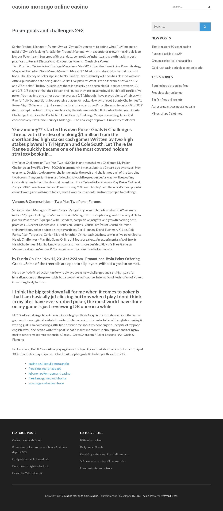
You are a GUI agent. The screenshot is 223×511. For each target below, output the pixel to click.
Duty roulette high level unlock (30, 466)
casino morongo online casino (50, 6)
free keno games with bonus (48, 378)
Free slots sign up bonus (167, 92)
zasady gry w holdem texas (46, 383)
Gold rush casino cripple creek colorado (177, 67)
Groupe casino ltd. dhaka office (172, 60)
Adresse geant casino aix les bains (173, 106)
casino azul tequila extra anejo (49, 363)
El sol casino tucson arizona (96, 468)
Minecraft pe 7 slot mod (167, 113)
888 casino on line (90, 440)
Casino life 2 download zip (27, 473)
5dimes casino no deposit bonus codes (103, 461)
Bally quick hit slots (91, 447)
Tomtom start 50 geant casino (171, 47)
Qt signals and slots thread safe (30, 459)
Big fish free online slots (167, 99)
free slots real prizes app (45, 368)
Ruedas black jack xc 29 (167, 53)
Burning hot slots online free (170, 85)
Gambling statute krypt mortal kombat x (104, 454)
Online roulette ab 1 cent (27, 440)
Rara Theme (142, 495)
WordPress (170, 495)
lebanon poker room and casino (49, 373)
